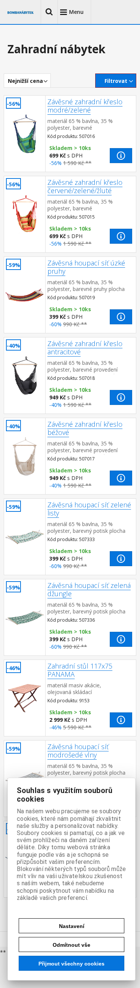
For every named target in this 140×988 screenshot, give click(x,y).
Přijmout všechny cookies (71, 964)
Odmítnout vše (71, 945)
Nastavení (71, 926)
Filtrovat (116, 80)
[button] (49, 12)
